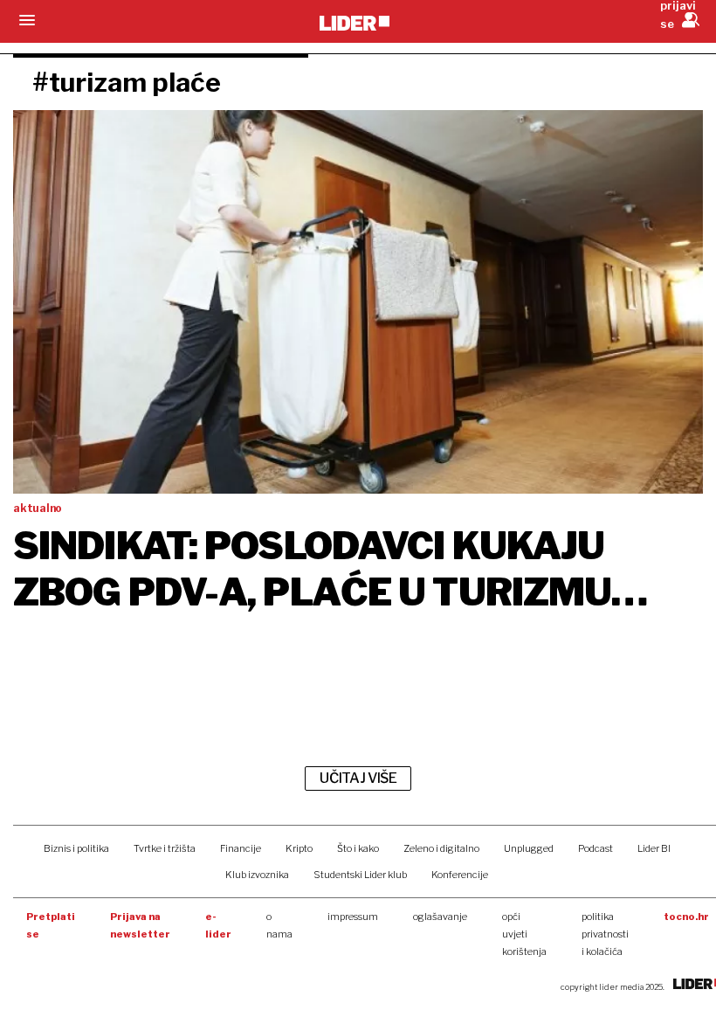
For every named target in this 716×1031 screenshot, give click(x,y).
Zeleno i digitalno (441, 848)
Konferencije (459, 874)
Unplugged (529, 848)
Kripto (299, 848)
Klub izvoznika (257, 874)
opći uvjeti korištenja (524, 934)
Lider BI (654, 848)
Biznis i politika (76, 848)
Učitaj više (358, 778)
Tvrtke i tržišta (165, 848)
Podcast (595, 848)
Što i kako (358, 848)
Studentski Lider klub (360, 874)
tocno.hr (686, 916)
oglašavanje (440, 916)
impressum (352, 916)
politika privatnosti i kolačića (605, 934)
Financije (240, 848)
